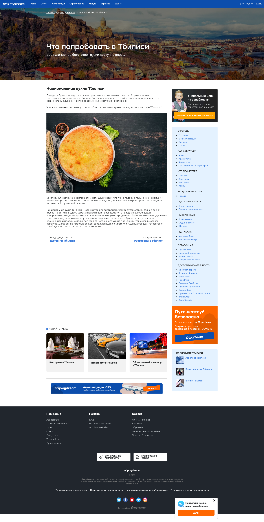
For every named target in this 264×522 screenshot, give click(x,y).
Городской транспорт (190, 253)
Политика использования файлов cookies (146, 490)
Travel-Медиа (53, 439)
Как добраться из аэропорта (193, 166)
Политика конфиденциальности (106, 490)
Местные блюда (187, 236)
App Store (137, 424)
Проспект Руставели (189, 287)
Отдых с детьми (187, 223)
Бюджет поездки (187, 139)
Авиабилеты (185, 159)
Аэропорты (184, 162)
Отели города (186, 206)
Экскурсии (184, 179)
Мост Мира (184, 277)
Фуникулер (184, 297)
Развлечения (185, 219)
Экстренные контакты (190, 260)
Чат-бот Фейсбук (98, 427)
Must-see (183, 176)
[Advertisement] (106, 288)
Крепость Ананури (188, 273)
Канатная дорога (187, 270)
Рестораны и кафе (188, 240)
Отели (49, 431)
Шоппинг (183, 226)
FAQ (91, 420)
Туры (49, 427)
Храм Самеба (185, 300)
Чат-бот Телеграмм (100, 424)
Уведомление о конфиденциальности (189, 490)
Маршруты (184, 182)
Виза (181, 156)
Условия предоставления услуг (71, 490)
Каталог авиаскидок (57, 424)
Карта (182, 146)
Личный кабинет (141, 420)
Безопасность (186, 256)
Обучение (137, 427)
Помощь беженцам (142, 435)
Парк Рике (184, 280)
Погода (182, 196)
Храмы (182, 186)
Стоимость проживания (190, 209)
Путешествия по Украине (146, 431)
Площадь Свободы (188, 283)
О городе (183, 135)
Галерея (183, 142)
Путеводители (54, 443)
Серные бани (185, 290)
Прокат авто (185, 250)
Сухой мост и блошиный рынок (194, 293)
